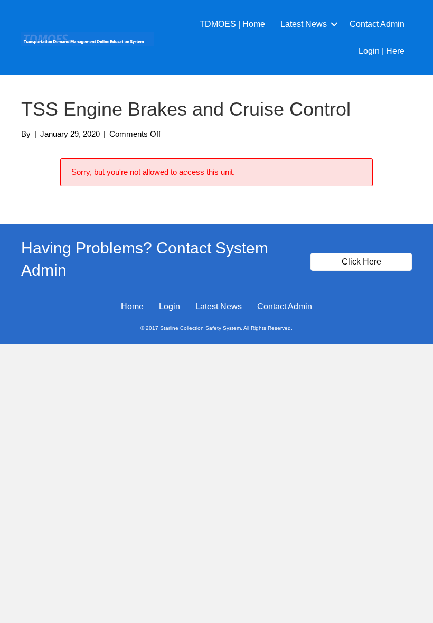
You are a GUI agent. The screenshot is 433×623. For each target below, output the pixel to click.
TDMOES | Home (232, 24)
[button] (334, 24)
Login (169, 306)
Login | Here (381, 50)
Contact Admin (377, 24)
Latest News (303, 24)
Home (132, 306)
